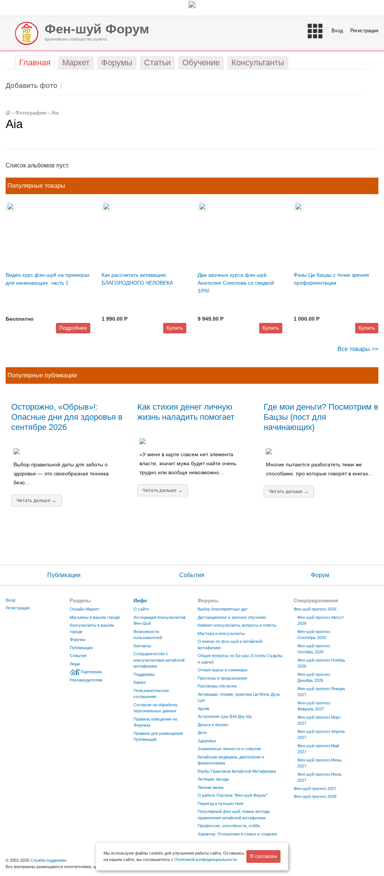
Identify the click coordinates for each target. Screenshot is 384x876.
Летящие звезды (213, 779)
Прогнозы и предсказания (222, 678)
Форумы (78, 639)
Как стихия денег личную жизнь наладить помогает (185, 412)
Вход (337, 30)
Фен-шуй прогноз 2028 (315, 796)
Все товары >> (358, 349)
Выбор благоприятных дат (223, 609)
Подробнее (73, 328)
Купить (174, 328)
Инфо (140, 600)
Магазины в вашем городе (95, 617)
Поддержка (144, 674)
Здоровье (207, 741)
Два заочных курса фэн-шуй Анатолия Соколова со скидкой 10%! (236, 283)
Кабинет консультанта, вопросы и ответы (237, 625)
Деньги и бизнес (213, 724)
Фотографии (30, 113)
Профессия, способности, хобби (229, 825)
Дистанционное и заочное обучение (232, 617)
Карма (140, 682)
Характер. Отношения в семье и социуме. (238, 834)
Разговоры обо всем (217, 686)
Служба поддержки (48, 860)
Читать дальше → (36, 500)
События (191, 575)
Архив (203, 708)
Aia (55, 113)
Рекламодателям (86, 680)
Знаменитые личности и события (229, 748)
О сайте (141, 609)
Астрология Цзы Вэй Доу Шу (225, 716)
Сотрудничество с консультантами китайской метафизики (159, 659)
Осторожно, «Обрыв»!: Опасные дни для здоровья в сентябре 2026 (67, 417)
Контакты (142, 646)
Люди (75, 664)
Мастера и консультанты (221, 633)
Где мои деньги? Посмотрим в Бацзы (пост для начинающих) (321, 417)
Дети (202, 732)
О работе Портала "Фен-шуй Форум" (232, 795)
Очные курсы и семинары (223, 670)
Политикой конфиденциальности (205, 859)
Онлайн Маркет (84, 609)
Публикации (64, 575)
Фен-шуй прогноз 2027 (315, 788)
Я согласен (263, 856)
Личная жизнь (211, 787)
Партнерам (91, 671)
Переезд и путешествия (220, 803)
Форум (320, 575)
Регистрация (364, 30)
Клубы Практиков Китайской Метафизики (237, 771)
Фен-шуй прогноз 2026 (315, 609)
